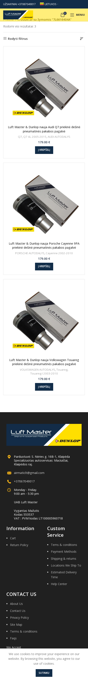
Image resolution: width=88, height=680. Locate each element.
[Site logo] (18, 15)
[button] (44, 150)
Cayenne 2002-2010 (59, 253)
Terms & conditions (23, 631)
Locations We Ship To (66, 565)
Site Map (16, 625)
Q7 (20, 137)
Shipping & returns (63, 559)
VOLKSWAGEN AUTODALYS (37, 370)
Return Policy (19, 545)
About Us (16, 604)
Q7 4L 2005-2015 (34, 137)
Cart (13, 538)
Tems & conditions (64, 545)
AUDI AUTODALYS (59, 137)
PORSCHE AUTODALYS (29, 253)
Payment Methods (63, 551)
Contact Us (17, 611)
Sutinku (44, 673)
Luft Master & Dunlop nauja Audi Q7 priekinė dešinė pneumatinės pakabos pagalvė (44, 129)
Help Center (59, 584)
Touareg (61, 370)
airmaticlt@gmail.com (29, 473)
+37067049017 (24, 481)
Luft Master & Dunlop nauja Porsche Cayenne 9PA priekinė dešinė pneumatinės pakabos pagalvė (44, 245)
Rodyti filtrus (18, 38)
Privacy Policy (19, 617)
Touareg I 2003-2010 (44, 373)
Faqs (13, 638)
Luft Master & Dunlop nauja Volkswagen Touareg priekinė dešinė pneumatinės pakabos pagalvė (44, 362)
